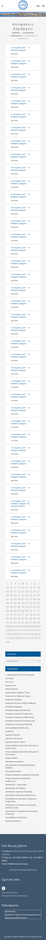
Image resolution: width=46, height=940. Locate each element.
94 (19, 622)
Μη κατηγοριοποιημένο (14, 761)
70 (30, 611)
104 (23, 626)
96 (26, 622)
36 (38, 595)
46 (7, 603)
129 (15, 638)
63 (38, 607)
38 (11, 599)
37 (7, 599)
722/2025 (14, 360)
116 (34, 630)
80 (34, 614)
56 (11, 607)
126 (38, 634)
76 (19, 614)
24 (26, 591)
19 (7, 591)
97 (30, 622)
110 (11, 630)
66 (15, 611)
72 (38, 611)
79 (30, 614)
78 (26, 614)
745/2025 (14, 80)
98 (34, 622)
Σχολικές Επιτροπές (12, 821)
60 (26, 607)
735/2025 (14, 214)
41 (22, 599)
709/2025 (14, 480)
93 (15, 622)
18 (38, 587)
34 (30, 595)
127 (7, 638)
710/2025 (14, 467)
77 (22, 614)
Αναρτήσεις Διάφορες (13, 699)
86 (22, 618)
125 (34, 634)
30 (15, 595)
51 (26, 603)
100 (7, 626)
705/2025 (14, 536)
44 (34, 599)
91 (7, 622)
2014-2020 (9, 678)
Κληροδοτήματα (11, 758)
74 (11, 614)
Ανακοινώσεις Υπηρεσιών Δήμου (18, 696)
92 (11, 622)
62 (34, 607)
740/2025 (14, 147)
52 (30, 603)
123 (27, 634)
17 (34, 587)
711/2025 (14, 454)
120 (15, 634)
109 (7, 630)
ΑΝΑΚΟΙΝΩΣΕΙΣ (11, 689)
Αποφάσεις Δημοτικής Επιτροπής (17, 710)
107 (34, 626)
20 (11, 591)
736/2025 (14, 200)
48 (15, 603)
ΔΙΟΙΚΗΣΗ (28, 33)
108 (38, 626)
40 (19, 599)
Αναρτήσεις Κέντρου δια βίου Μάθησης (20, 703)
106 (31, 626)
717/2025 (14, 387)
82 (7, 618)
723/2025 (14, 347)
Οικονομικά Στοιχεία (13, 771)
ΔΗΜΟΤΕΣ (9, 731)
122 (23, 634)
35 (34, 595)
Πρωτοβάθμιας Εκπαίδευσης (16, 817)
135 (38, 638)
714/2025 (14, 414)
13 (19, 587)
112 (19, 630)
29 (11, 595)
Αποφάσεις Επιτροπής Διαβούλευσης (19, 717)
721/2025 (14, 374)
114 (27, 630)
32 (22, 595)
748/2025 (14, 54)
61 (30, 607)
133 (31, 638)
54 (38, 603)
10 (7, 587)
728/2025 (14, 294)
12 (15, 587)
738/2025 (14, 174)
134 (34, 638)
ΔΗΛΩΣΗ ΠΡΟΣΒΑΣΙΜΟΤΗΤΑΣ (23, 870)
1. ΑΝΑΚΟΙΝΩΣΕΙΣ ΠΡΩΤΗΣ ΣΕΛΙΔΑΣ (19, 675)
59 (22, 607)
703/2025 (14, 550)
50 (22, 603)
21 (15, 591)
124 (31, 634)
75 (15, 614)
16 (30, 587)
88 (30, 618)
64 (7, 611)
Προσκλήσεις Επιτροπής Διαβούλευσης (20, 795)
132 (27, 638)
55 (7, 607)
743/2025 (14, 107)
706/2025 (14, 523)
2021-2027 (9, 682)
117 (38, 630)
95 (22, 622)
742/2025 (14, 120)
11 (11, 587)
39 (15, 599)
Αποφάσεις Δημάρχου (18, 50)
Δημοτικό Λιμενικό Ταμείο (15, 742)
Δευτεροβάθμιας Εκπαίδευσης (16, 728)
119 (11, 634)
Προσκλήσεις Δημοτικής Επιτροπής (18, 791)
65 (11, 611)
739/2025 (14, 160)
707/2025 (14, 510)
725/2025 (14, 320)
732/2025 (14, 240)
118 (7, 634)
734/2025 (14, 227)
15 (26, 587)
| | (38, 6)
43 (30, 599)
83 (11, 618)
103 (19, 626)
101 (11, 626)
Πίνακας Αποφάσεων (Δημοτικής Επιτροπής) (22, 775)
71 (34, 611)
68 (22, 611)
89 (34, 618)
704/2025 (14, 563)
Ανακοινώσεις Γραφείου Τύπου (17, 692)
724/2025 (14, 334)
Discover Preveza (9, 892)
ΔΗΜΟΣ (16, 33)
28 (7, 595)
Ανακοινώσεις (10, 685)
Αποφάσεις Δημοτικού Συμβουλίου (19, 714)
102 (15, 626)
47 (11, 603)
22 (19, 591)
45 (38, 599)
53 (34, 603)
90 (38, 618)
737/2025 (14, 187)
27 (38, 591)
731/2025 (14, 254)
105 (27, 626)
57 (15, 607)
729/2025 (14, 280)
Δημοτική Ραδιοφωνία (13, 738)
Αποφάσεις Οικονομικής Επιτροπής (18, 724)
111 (15, 630)
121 (19, 634)
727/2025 (14, 307)
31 (19, 595)
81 (38, 614)
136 (7, 642)
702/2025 (14, 576)
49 (19, 603)
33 (26, 595)
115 (31, 630)
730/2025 (14, 267)
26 (34, 591)
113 (23, 630)
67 (19, 611)
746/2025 (14, 67)
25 (30, 591)
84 (15, 618)
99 (38, 622)
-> (42, 6)
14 (22, 587)
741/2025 (14, 134)
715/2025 (14, 400)
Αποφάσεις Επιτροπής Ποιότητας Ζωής (20, 721)
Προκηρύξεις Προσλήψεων (15, 788)
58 (19, 607)
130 (19, 638)
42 (26, 599)
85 (19, 618)
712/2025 (14, 440)
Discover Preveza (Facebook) (14, 895)
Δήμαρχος (16, 35)
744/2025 (14, 94)
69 (26, 611)
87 (26, 618)
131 (23, 638)
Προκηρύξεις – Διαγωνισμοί (16, 784)
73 (7, 614)
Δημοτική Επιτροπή (12, 735)
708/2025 (14, 494)
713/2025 (14, 427)
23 (22, 591)
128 (11, 638)
